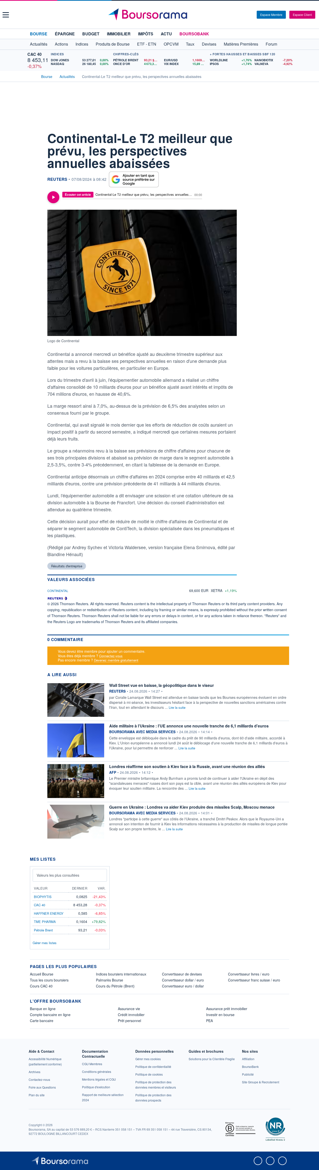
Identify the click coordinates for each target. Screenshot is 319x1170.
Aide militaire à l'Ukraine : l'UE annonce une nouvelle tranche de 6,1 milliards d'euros (189, 726)
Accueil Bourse (41, 974)
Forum (271, 44)
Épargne (65, 34)
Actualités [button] (38, 44)
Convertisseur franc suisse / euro (254, 979)
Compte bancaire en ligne (50, 1014)
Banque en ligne (43, 1008)
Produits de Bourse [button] (113, 44)
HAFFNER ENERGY (49, 913)
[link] (34, 1072)
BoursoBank (194, 34)
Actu (166, 34)
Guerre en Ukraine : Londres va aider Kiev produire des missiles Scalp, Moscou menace (192, 807)
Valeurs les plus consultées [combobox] (58, 875)
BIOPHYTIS (43, 896)
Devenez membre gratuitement (116, 660)
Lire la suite (177, 707)
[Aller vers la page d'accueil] (160, 14)
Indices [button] (82, 44)
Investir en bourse (220, 1014)
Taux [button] (190, 44)
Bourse (38, 34)
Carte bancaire (41, 1020)
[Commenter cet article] (35, 136)
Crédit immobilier (131, 1014)
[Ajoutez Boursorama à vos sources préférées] (134, 179)
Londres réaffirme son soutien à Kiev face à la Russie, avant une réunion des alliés (187, 766)
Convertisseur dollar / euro (183, 979)
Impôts (145, 34)
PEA (209, 1020)
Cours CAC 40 (41, 985)
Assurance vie (129, 1008)
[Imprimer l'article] (35, 181)
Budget (90, 34)
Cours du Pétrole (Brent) (115, 985)
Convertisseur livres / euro (248, 974)
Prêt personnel (129, 1020)
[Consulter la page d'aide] (251, 14)
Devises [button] (209, 44)
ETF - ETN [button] (146, 44)
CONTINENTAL (57, 590)
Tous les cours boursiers (49, 979)
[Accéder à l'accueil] (32, 75)
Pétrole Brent (43, 930)
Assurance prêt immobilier (226, 1008)
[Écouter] (53, 197)
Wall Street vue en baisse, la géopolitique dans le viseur (161, 685)
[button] (5, 15)
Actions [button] (61, 44)
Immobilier (119, 34)
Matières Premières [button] (241, 44)
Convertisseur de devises (182, 974)
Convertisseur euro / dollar (183, 985)
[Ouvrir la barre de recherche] (245, 14)
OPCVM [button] (171, 44)
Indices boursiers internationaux (121, 974)
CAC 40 (34, 54)
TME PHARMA (45, 921)
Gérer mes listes (45, 942)
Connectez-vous (111, 655)
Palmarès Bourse (109, 979)
